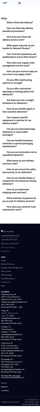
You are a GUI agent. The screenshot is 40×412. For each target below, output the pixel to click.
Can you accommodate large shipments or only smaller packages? (18, 131)
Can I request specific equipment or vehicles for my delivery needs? (16, 120)
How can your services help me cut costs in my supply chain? (19, 73)
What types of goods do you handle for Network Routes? (18, 47)
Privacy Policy (5, 251)
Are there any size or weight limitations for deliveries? (18, 101)
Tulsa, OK (5, 316)
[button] (19, 3)
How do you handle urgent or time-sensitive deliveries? (18, 110)
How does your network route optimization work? (19, 208)
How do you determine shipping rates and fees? (15, 191)
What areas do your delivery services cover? (18, 162)
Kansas (4, 383)
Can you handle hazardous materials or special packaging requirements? (17, 143)
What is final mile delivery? (20, 22)
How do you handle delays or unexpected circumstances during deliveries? (19, 180)
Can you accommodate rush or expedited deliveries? (19, 153)
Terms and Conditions (8, 247)
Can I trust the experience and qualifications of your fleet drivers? (19, 55)
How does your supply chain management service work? (18, 64)
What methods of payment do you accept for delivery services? (19, 199)
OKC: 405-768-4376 (9, 243)
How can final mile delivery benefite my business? (17, 29)
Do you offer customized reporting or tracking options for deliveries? (18, 91)
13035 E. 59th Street (9, 313)
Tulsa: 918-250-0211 (9, 239)
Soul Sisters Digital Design (30, 403)
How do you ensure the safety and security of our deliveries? (19, 171)
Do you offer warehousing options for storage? (17, 81)
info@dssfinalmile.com (10, 235)
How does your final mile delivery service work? (16, 38)
